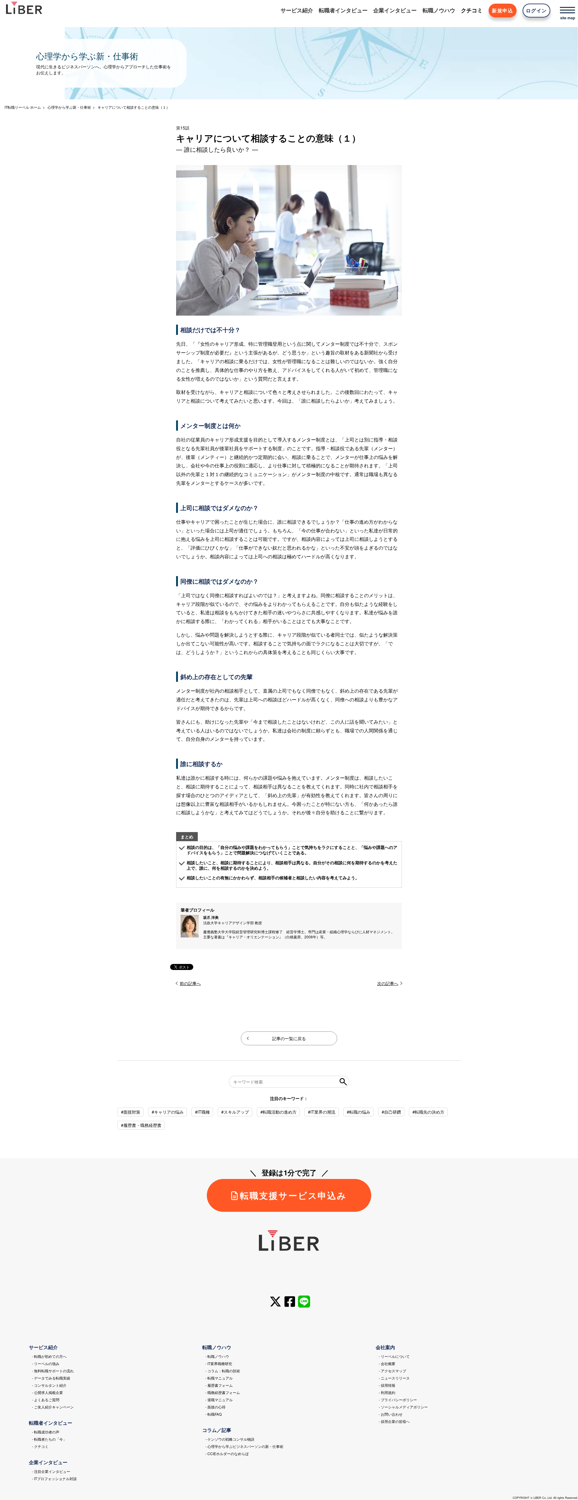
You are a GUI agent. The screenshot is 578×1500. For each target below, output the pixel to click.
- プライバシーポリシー (398, 1399)
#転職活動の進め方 (278, 1112)
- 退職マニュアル (219, 1399)
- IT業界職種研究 (218, 1363)
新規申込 (502, 10)
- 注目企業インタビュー (51, 1471)
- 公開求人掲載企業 (47, 1392)
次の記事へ (387, 983)
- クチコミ (40, 1446)
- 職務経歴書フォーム (222, 1392)
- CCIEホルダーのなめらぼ (227, 1453)
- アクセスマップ (392, 1370)
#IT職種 (202, 1112)
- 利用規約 (387, 1392)
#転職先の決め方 (428, 1112)
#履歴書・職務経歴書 (141, 1125)
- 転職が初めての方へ (49, 1356)
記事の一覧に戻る (289, 1038)
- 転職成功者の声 (45, 1431)
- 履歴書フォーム (219, 1385)
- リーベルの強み (45, 1363)
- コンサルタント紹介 (49, 1385)
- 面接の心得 (215, 1406)
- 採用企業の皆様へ (394, 1421)
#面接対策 (130, 1112)
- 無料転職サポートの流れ (53, 1370)
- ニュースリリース (394, 1377)
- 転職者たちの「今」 (49, 1439)
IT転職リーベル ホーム (23, 107)
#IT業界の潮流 (321, 1112)
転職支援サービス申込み (293, 1195)
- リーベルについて (394, 1356)
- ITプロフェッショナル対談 (54, 1478)
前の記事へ (190, 983)
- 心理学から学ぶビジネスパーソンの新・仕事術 (244, 1446)
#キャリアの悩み (168, 1112)
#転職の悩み (358, 1112)
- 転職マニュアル (219, 1377)
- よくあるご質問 (45, 1399)
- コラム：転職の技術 (222, 1370)
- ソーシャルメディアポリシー (403, 1406)
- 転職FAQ (213, 1414)
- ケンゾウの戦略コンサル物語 (229, 1439)
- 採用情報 (387, 1385)
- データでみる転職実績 (51, 1377)
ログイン (536, 10)
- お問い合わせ (390, 1414)
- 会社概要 (387, 1363)
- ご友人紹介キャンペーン (53, 1406)
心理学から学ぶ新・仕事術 (69, 107)
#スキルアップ (235, 1112)
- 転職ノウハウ (217, 1356)
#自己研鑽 (391, 1112)
